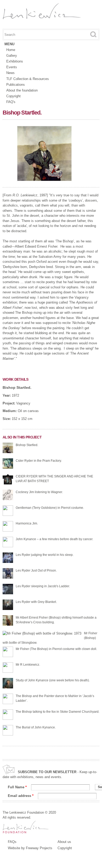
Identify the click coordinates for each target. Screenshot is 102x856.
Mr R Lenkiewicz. (28, 664)
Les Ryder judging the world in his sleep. (44, 555)
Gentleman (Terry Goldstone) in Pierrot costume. (50, 508)
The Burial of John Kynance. (36, 727)
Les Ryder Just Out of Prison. (36, 570)
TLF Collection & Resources (27, 79)
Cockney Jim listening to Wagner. (39, 492)
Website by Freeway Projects (30, 848)
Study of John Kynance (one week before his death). (53, 680)
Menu (9, 44)
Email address (20, 796)
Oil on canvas (28, 411)
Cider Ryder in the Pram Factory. (39, 461)
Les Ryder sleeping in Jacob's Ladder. (43, 586)
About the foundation (22, 90)
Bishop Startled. (17, 387)
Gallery (11, 56)
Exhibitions (14, 61)
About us (64, 842)
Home (10, 50)
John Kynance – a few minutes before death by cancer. (54, 539)
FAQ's (10, 102)
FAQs (12, 842)
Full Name (17, 787)
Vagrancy (23, 403)
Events (11, 67)
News (10, 73)
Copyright (13, 96)
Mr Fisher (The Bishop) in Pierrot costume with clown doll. (56, 649)
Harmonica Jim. (27, 523)
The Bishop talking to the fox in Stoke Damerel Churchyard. (57, 712)
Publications (15, 85)
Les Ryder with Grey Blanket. (36, 602)
